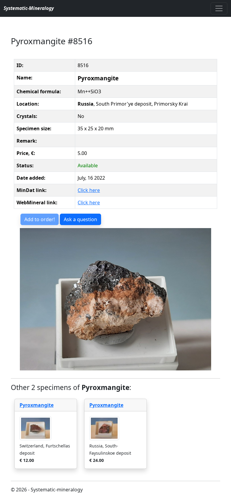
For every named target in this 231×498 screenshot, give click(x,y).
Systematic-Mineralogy (29, 8)
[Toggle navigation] (219, 8)
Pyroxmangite (37, 405)
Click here (89, 190)
